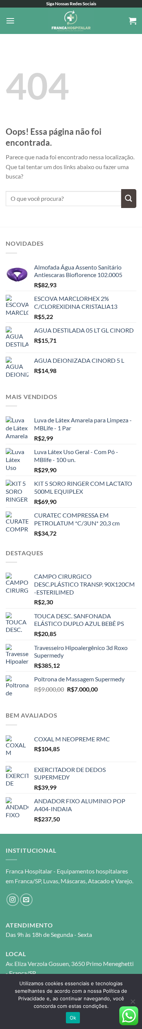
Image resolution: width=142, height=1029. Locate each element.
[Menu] (10, 20)
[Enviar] (128, 198)
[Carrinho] (132, 20)
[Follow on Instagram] (12, 899)
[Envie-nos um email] (26, 899)
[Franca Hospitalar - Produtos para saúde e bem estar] (71, 21)
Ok (73, 1018)
